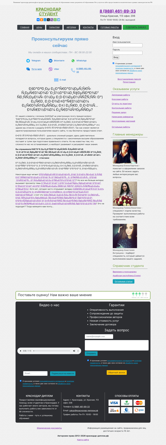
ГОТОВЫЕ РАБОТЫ (110, 27)
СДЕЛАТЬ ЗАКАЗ (136, 27)
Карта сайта (83, 439)
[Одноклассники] (41, 19)
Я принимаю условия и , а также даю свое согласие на (129, 68)
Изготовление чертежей (123, 121)
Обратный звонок (116, 372)
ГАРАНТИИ (54, 27)
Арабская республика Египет (127, 275)
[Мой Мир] (45, 19)
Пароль (116, 49)
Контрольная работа (121, 108)
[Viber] (51, 19)
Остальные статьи (123, 281)
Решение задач (119, 112)
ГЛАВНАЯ (24, 27)
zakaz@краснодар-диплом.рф (83, 410)
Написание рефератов (122, 117)
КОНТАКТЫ (88, 27)
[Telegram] (58, 19)
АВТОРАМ (71, 27)
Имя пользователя (121, 42)
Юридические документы (49, 428)
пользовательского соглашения (127, 66)
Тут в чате (36, 69)
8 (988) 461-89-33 (118, 11)
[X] (48, 19)
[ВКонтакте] (38, 19)
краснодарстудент (48, 11)
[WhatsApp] (55, 19)
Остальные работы (121, 127)
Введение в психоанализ (124, 271)
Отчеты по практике (122, 103)
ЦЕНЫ (39, 27)
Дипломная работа (121, 95)
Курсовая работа (120, 99)
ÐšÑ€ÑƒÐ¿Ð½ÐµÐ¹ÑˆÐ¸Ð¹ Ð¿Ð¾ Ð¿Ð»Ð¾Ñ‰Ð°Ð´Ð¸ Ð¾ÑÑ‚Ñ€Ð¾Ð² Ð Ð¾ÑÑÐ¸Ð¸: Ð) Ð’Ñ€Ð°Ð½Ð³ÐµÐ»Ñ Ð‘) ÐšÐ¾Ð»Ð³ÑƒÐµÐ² (60, 192)
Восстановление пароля (129, 79)
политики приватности (124, 68)
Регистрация (129, 82)
